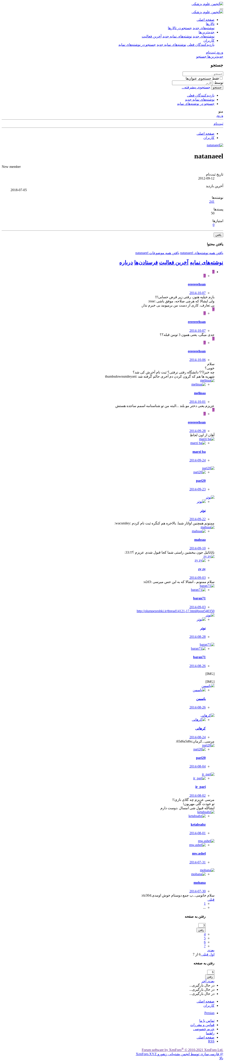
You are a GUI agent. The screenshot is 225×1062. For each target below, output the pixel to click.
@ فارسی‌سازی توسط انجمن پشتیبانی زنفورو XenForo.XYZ (179, 1054)
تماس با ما (206, 1021)
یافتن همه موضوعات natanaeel (157, 253)
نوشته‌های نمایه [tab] (206, 262)
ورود (219, 115)
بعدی (210, 950)
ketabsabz (198, 824)
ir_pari (200, 787)
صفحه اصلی (205, 20)
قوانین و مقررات (202, 1025)
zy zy (202, 569)
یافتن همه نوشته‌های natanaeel (201, 253)
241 (211, 201)
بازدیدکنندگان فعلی (200, 45)
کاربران (208, 40)
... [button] (204, 907)
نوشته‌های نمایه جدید (177, 36)
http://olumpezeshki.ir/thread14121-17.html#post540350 (175, 611)
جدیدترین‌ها (206, 32)
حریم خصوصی (203, 1029)
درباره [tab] (126, 262)
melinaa (200, 393)
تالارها (210, 24)
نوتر (203, 510)
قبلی (211, 899)
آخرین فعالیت (151, 36)
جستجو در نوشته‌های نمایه (137, 45)
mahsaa (200, 540)
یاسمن (201, 699)
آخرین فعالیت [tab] (174, 262)
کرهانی (200, 728)
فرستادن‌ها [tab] (146, 262)
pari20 (201, 481)
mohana (200, 882)
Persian (209, 1013)
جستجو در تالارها (180, 28)
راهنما (210, 1033)
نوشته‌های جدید (203, 28)
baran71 (199, 598)
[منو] (221, 9)
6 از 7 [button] (197, 954)
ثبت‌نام (218, 124)
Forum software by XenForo (182, 1050)
